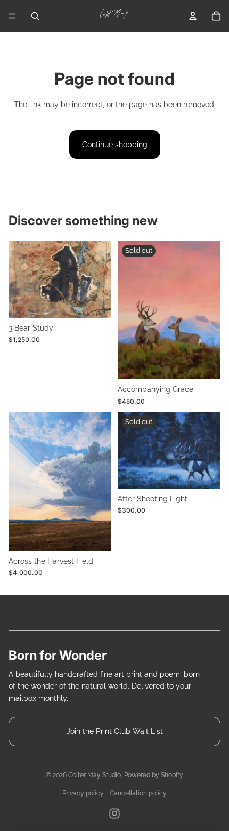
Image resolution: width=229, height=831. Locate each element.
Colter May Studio (94, 775)
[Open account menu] (193, 16)
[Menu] (12, 16)
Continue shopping (115, 144)
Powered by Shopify (153, 775)
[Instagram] (114, 813)
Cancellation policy (138, 793)
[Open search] (35, 16)
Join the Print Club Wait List (115, 731)
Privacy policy (83, 793)
